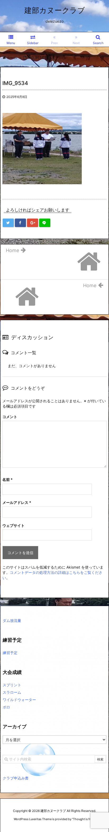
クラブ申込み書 (16, 778)
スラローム (12, 692)
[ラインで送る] (44, 223)
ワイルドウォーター (19, 699)
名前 (7, 479)
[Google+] (32, 223)
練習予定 (10, 652)
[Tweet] (8, 223)
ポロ (6, 707)
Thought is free (83, 819)
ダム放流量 (12, 620)
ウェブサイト (13, 525)
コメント (9, 416)
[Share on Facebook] (20, 223)
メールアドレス (16, 502)
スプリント (12, 685)
